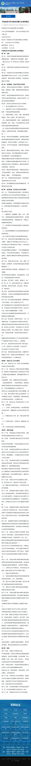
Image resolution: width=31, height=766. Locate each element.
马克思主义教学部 (6, 728)
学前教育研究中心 (6, 733)
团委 (15, 717)
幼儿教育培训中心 (15, 728)
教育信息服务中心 (25, 728)
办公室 (15, 710)
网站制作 (24, 758)
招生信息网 (25, 732)
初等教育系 (25, 738)
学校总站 (5, 710)
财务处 (25, 713)
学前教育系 (25, 717)
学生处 (5, 713)
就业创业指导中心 (15, 739)
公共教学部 (25, 721)
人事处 (5, 717)
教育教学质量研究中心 (15, 733)
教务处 (25, 710)
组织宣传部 (15, 713)
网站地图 (17, 760)
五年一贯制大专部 (15, 722)
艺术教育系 (6, 721)
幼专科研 (5, 738)
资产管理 (8, 16)
